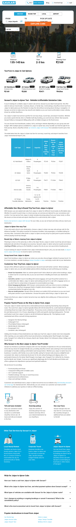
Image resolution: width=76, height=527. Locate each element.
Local (44, 14)
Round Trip (32, 14)
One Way (20, 14)
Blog (47, 3)
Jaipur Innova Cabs (10, 519)
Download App (58, 2)
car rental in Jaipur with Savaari (39, 128)
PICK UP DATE (46, 19)
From (7, 19)
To (26, 19)
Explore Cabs (38, 24)
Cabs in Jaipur (42, 517)
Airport (56, 14)
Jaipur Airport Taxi (10, 522)
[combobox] (12, 29)
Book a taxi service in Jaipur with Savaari (17, 221)
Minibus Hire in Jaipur (45, 522)
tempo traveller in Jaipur (37, 260)
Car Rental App (9, 517)
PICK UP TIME (11, 26)
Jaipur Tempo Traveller (45, 519)
